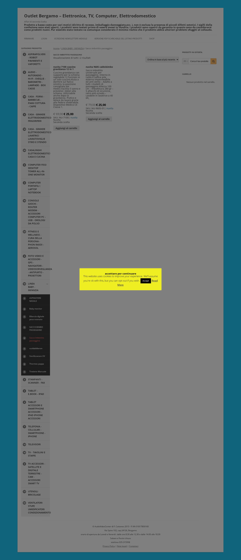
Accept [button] (145, 280)
